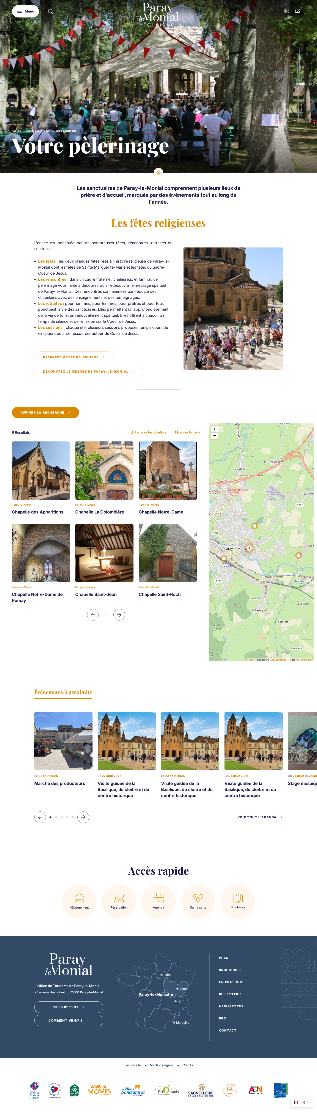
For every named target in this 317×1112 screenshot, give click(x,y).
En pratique (231, 982)
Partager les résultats (150, 432)
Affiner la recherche (42, 412)
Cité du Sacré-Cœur (38, 130)
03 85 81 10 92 (65, 1007)
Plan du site (132, 1065)
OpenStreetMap (278, 659)
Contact (228, 1030)
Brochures (230, 970)
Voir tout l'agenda (257, 817)
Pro (222, 1018)
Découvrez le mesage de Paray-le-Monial (86, 371)
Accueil (16, 130)
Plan (224, 958)
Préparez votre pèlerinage (71, 357)
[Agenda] (286, 11)
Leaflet (251, 659)
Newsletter (231, 1006)
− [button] (214, 435)
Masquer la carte (187, 432)
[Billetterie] (297, 11)
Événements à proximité (63, 691)
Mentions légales (162, 1065)
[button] (83, 817)
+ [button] (214, 429)
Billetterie (230, 994)
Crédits (188, 1065)
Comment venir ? (66, 1020)
